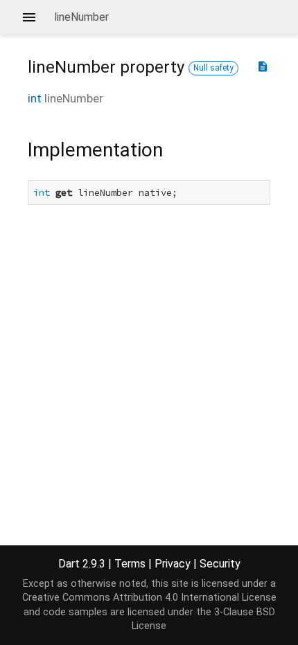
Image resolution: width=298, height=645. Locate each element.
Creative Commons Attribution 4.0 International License (149, 597)
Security (220, 563)
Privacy (173, 563)
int (35, 98)
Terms (130, 563)
